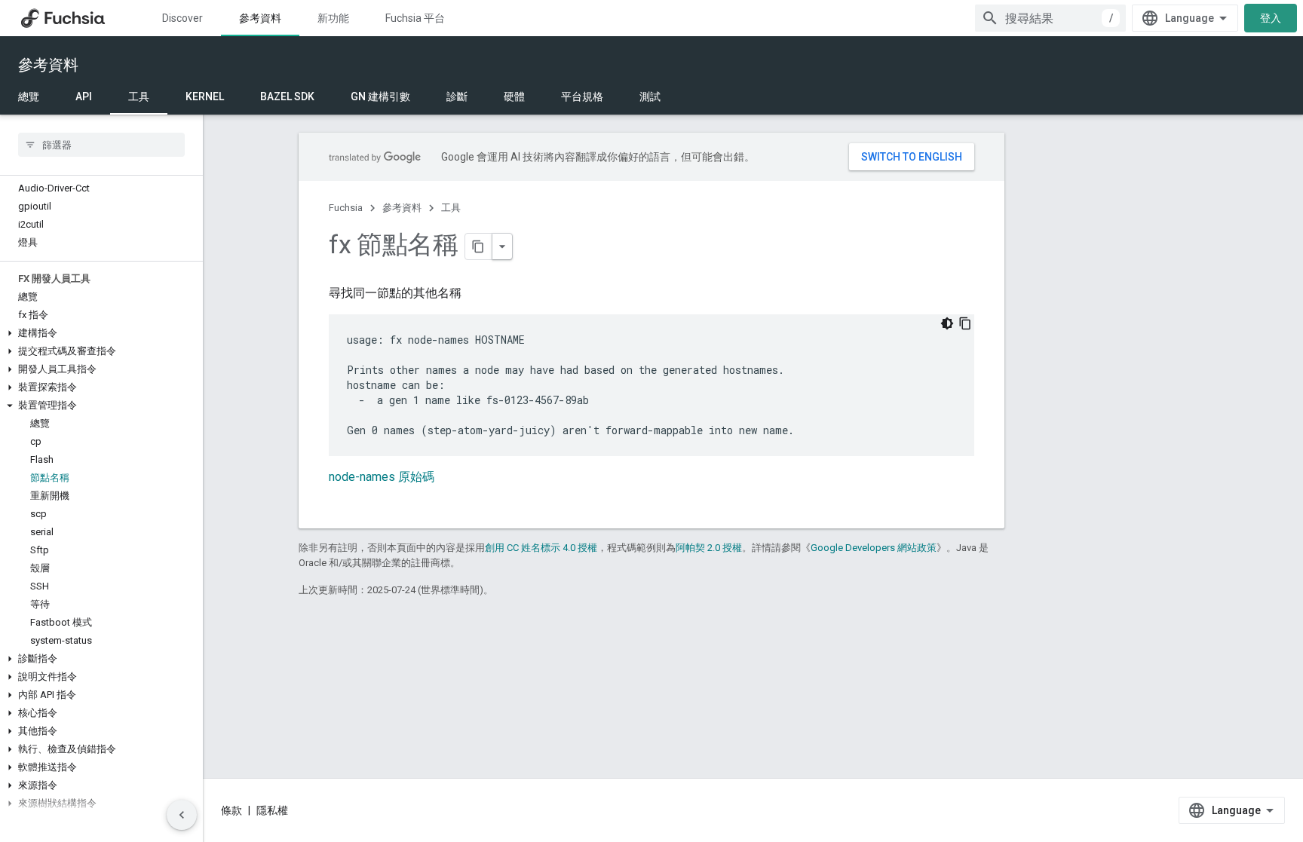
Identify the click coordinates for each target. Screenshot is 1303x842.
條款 (231, 810)
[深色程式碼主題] (947, 323)
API (83, 96)
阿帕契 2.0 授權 (709, 547)
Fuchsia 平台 (415, 18)
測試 (650, 96)
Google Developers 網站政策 (874, 547)
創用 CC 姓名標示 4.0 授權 (541, 547)
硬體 (514, 96)
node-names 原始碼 (381, 477)
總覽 (28, 96)
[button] (101, 333)
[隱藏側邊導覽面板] (182, 815)
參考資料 (260, 18)
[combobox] (1050, 18)
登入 (1270, 18)
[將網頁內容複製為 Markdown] (478, 246)
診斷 (457, 96)
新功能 (333, 18)
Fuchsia (346, 207)
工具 (138, 96)
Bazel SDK (287, 96)
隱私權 (272, 810)
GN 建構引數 (380, 96)
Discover (182, 18)
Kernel (204, 96)
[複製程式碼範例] (965, 323)
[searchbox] (101, 145)
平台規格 (582, 96)
